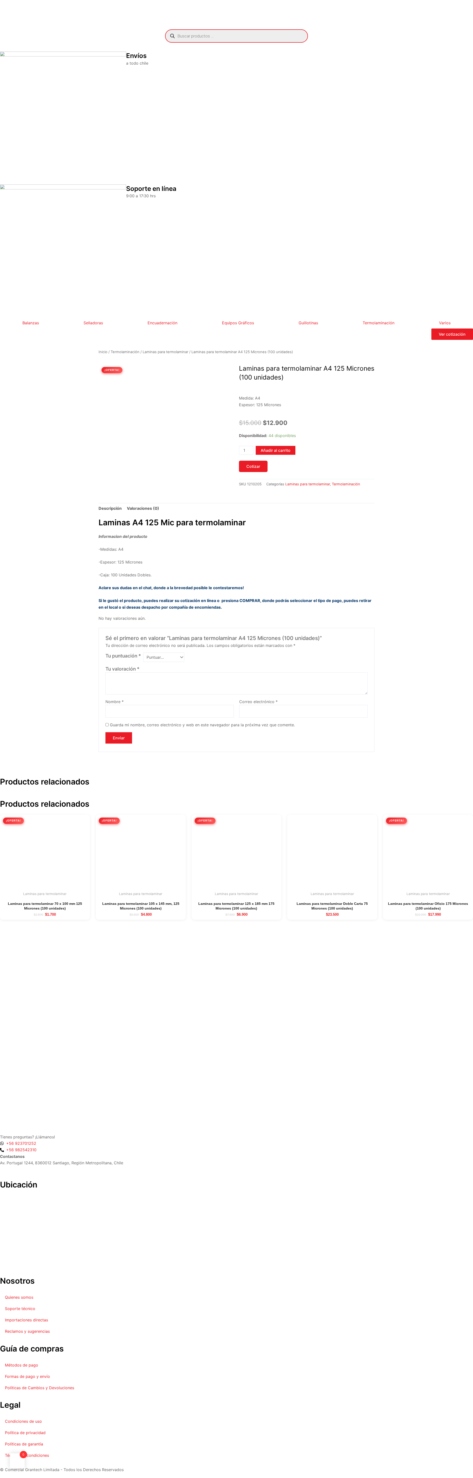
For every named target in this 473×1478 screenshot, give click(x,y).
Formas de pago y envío (27, 1376)
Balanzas (30, 322)
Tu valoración (122, 669)
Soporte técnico (20, 1308)
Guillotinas (308, 322)
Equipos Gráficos (238, 322)
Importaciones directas (26, 1319)
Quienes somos (19, 1297)
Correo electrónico (258, 701)
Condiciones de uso (23, 1421)
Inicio (103, 352)
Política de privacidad (25, 1432)
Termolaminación (378, 322)
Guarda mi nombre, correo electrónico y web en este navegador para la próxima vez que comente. (202, 724)
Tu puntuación (123, 656)
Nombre (114, 701)
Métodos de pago (21, 1365)
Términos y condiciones (27, 1455)
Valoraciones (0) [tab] (143, 508)
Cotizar (253, 466)
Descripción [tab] (110, 508)
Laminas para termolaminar (165, 352)
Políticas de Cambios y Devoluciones (39, 1387)
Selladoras (93, 322)
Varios (445, 322)
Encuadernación (162, 322)
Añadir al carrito (275, 450)
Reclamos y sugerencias (27, 1331)
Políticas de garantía (24, 1444)
